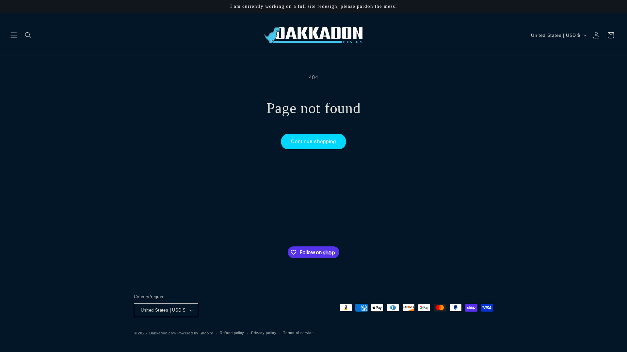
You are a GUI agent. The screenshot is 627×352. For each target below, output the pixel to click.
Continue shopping (313, 141)
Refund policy (232, 333)
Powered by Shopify (195, 333)
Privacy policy (264, 333)
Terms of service (298, 333)
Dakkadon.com (162, 333)
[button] (14, 35)
